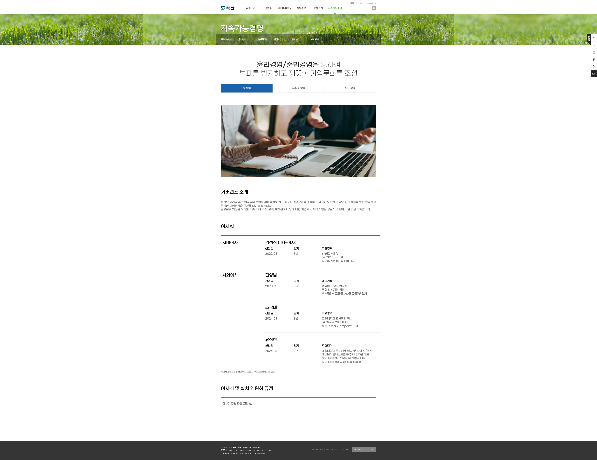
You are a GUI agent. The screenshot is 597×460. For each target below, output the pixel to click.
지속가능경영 (335, 8)
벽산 (231, 8)
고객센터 (267, 8)
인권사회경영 (261, 39)
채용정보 (301, 8)
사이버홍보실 (285, 8)
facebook (347, 3)
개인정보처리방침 (317, 449)
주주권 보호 (298, 88)
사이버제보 (314, 39)
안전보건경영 (279, 39)
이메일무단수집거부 (333, 449)
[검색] (374, 8)
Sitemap (359, 3)
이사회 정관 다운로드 (235, 403)
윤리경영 (350, 88)
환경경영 (242, 39)
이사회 (247, 88)
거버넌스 (295, 39)
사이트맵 (345, 449)
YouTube (352, 3)
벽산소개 (318, 8)
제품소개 (251, 8)
